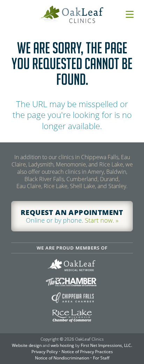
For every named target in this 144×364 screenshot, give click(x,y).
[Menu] (129, 14)
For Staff (101, 358)
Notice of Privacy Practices (87, 352)
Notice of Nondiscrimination (62, 358)
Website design (27, 345)
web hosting (62, 345)
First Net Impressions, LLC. (106, 345)
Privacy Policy (44, 352)
